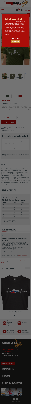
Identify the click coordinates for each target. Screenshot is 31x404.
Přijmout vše (15, 41)
